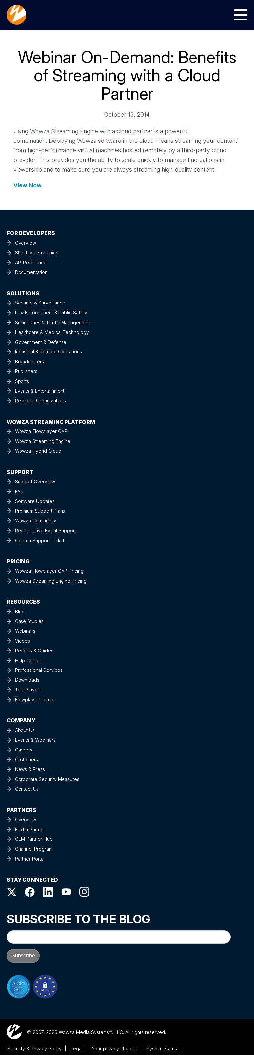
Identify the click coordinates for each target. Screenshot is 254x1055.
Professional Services (39, 670)
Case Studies (29, 621)
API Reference (31, 262)
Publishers (26, 371)
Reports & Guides (34, 650)
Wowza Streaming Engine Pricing (51, 581)
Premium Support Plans (40, 511)
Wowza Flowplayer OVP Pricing (49, 571)
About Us (25, 730)
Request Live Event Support (45, 530)
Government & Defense (40, 342)
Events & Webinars (35, 740)
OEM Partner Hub (34, 839)
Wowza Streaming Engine (42, 441)
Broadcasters (29, 361)
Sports (22, 381)
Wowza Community (35, 520)
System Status (162, 1048)
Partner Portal (30, 859)
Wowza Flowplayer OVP (41, 431)
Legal (76, 1048)
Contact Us (27, 788)
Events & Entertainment (39, 391)
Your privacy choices (115, 1048)
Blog (20, 611)
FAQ (19, 491)
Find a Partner (30, 829)
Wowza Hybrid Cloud (38, 451)
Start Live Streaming (37, 252)
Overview (25, 243)
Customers (26, 759)
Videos (22, 641)
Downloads (27, 680)
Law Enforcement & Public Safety (51, 312)
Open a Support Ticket (39, 540)
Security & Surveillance (40, 302)
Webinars (25, 631)
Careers (23, 749)
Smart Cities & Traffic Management (52, 322)
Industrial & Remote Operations (48, 351)
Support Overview (35, 481)
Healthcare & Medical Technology (52, 332)
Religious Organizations (40, 400)
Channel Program (34, 849)
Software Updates (35, 501)
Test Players (28, 689)
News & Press (30, 769)
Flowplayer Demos (35, 699)
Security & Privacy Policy (34, 1048)
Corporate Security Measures (47, 779)
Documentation (31, 272)
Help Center (28, 660)
